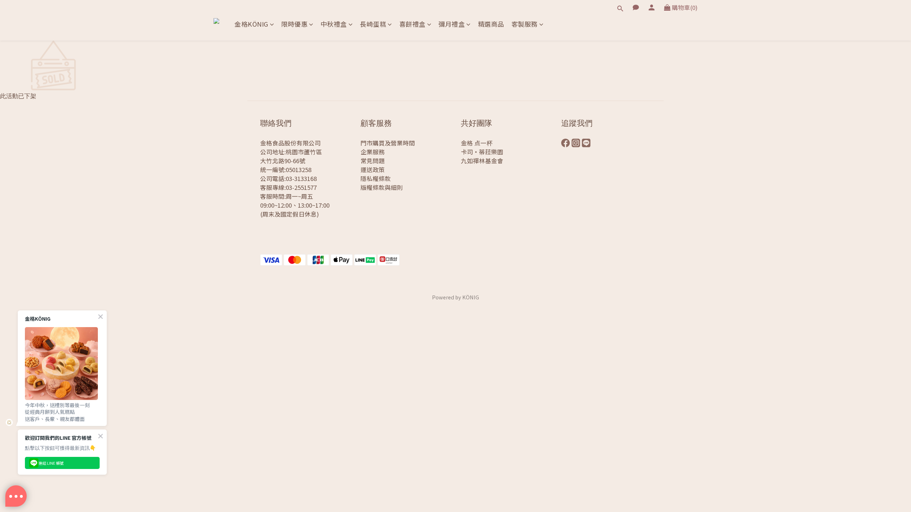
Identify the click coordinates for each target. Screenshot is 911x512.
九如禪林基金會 (482, 160)
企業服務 (372, 152)
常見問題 (372, 160)
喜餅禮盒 (412, 24)
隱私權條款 (375, 178)
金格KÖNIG (251, 24)
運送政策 (372, 169)
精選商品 (491, 24)
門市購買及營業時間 (387, 143)
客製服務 (524, 24)
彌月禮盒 (451, 24)
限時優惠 (294, 24)
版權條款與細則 (381, 187)
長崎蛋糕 (373, 24)
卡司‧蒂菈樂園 (482, 152)
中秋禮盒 (334, 24)
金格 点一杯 (477, 143)
